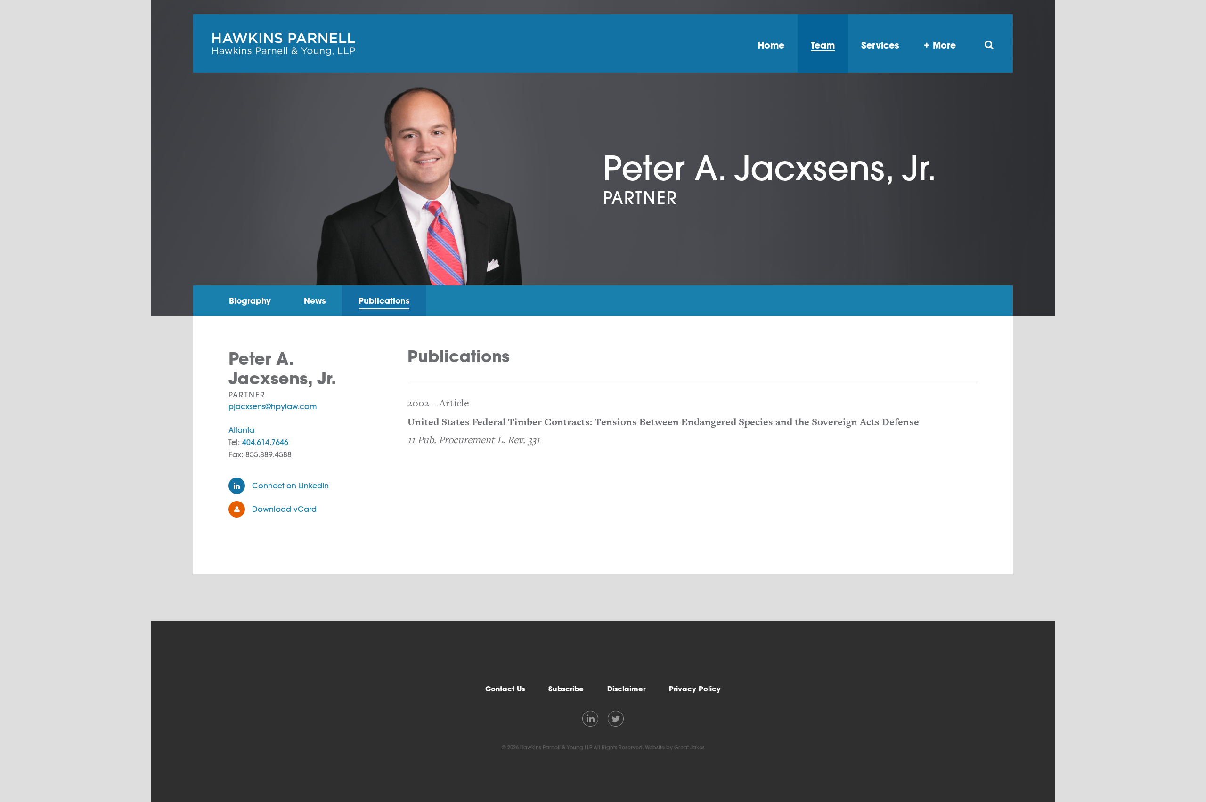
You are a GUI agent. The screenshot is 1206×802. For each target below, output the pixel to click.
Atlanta (241, 430)
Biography (250, 300)
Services (880, 45)
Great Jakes (689, 747)
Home (771, 45)
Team (823, 45)
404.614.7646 (265, 442)
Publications (384, 300)
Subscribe (566, 688)
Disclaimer (626, 688)
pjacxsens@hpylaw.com (272, 406)
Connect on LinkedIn (290, 485)
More (944, 45)
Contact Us (505, 688)
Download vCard (284, 509)
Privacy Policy (695, 688)
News (315, 300)
